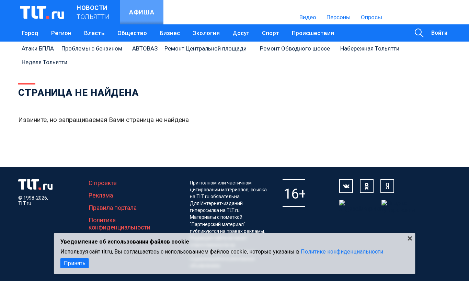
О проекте (103, 183)
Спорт (270, 33)
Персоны (339, 17)
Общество (132, 33)
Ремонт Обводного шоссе (295, 48)
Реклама (101, 195)
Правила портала (113, 207)
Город (30, 33)
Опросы (371, 17)
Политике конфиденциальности (342, 251)
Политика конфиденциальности (119, 223)
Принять (74, 263)
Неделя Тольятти (44, 62)
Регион (61, 33)
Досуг (240, 33)
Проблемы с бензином (91, 48)
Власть (94, 33)
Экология (206, 33)
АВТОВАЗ (145, 48)
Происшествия (313, 33)
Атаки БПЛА (38, 48)
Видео (307, 17)
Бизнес (170, 33)
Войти (439, 33)
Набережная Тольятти (369, 48)
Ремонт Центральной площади (205, 48)
